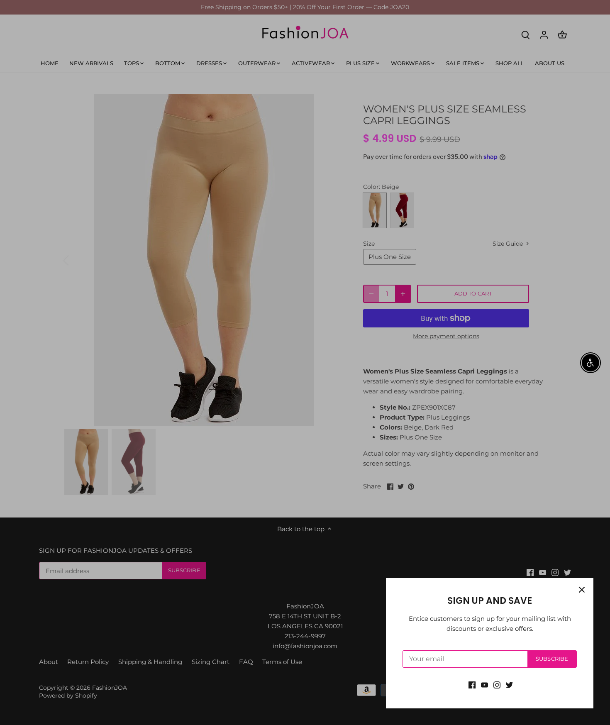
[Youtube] (484, 684)
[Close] (582, 590)
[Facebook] (472, 684)
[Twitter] (509, 684)
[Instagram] (496, 684)
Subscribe (552, 659)
